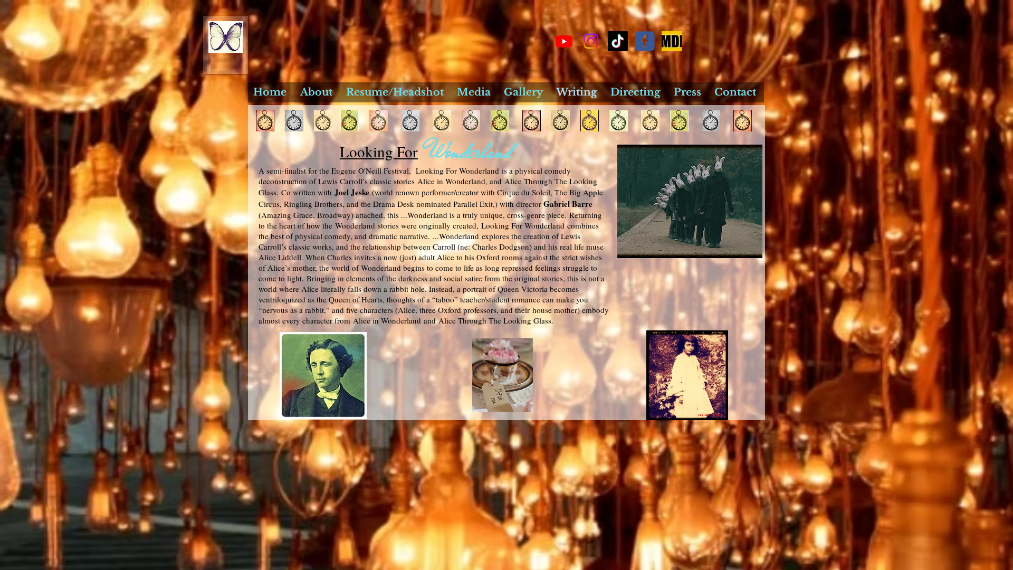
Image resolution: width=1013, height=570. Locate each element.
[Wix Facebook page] (645, 41)
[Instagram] (591, 41)
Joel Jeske (352, 192)
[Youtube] (564, 41)
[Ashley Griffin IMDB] (672, 41)
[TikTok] (618, 41)
